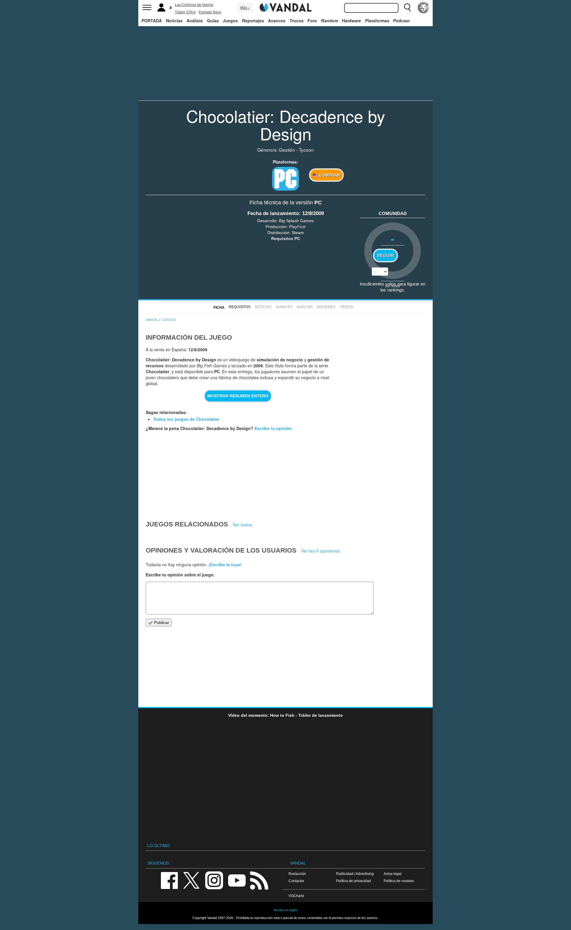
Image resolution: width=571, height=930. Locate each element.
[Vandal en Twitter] (191, 880)
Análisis (194, 20)
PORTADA (152, 20)
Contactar (296, 881)
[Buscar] (407, 7)
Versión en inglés (285, 910)
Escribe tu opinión (273, 428)
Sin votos (392, 285)
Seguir (385, 255)
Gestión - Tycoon (296, 149)
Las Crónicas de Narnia (194, 5)
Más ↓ (245, 8)
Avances (277, 20)
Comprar (329, 175)
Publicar (161, 622)
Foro (312, 20)
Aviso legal (392, 874)
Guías (213, 20)
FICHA (219, 307)
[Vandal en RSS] (259, 880)
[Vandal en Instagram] (214, 880)
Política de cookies (399, 881)
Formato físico (210, 12)
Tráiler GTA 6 (185, 12)
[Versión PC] (285, 179)
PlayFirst (297, 226)
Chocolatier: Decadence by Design (285, 124)
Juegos (230, 20)
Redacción (297, 874)
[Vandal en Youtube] (236, 880)
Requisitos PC (285, 238)
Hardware (351, 20)
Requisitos (239, 307)
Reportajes (253, 20)
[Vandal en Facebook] (169, 880)
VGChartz (296, 896)
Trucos (297, 20)
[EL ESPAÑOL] (423, 7)
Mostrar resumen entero (238, 395)
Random (329, 20)
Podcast (401, 20)
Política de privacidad (353, 881)
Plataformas (377, 20)
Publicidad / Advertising (355, 874)
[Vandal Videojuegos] (285, 7)
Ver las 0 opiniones (320, 550)
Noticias (174, 20)
